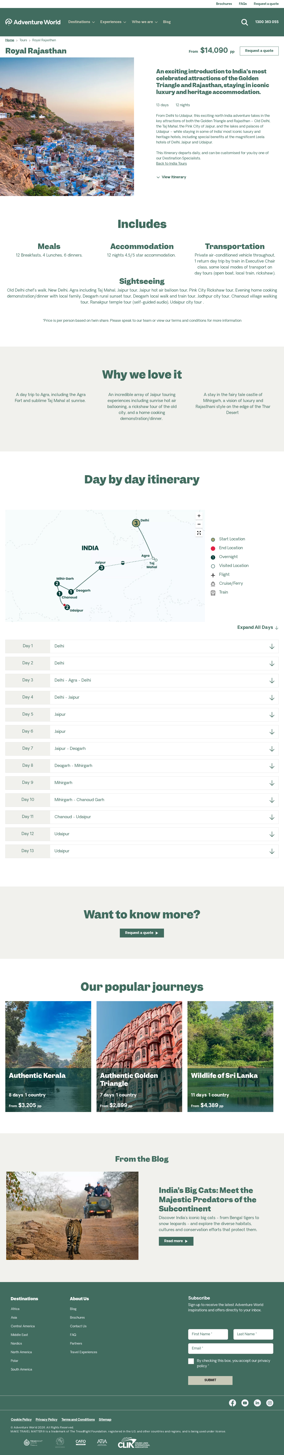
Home (9, 40)
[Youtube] (247, 1402)
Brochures (224, 4)
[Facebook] (235, 1402)
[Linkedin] (260, 1402)
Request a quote (266, 4)
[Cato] (75, 1442)
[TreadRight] (28, 1442)
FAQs (243, 4)
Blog (167, 22)
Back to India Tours (171, 164)
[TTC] (55, 1442)
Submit (210, 1380)
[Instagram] (269, 1402)
